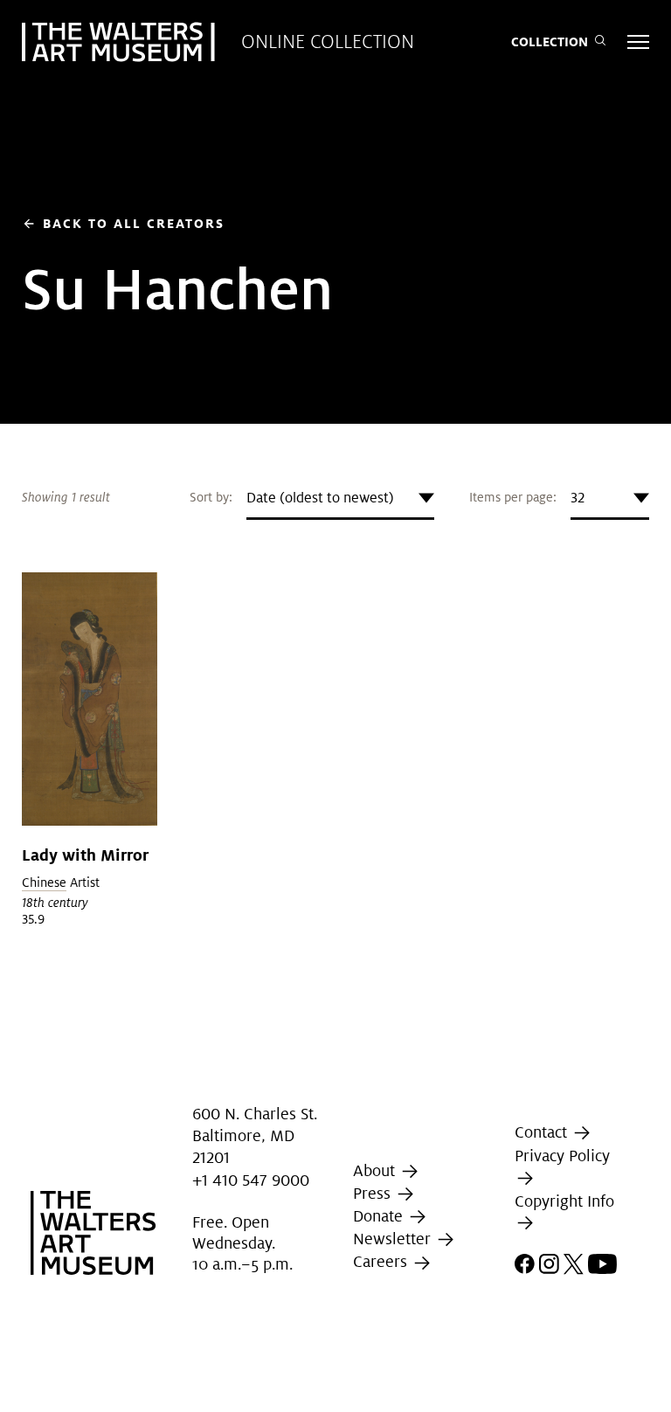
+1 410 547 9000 (250, 1180)
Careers (382, 1262)
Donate (380, 1216)
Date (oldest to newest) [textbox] (320, 497)
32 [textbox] (578, 497)
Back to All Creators (123, 223)
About (376, 1170)
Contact (543, 1132)
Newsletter (394, 1239)
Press (374, 1193)
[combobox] (340, 498)
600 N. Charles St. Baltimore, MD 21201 (254, 1135)
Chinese (44, 882)
